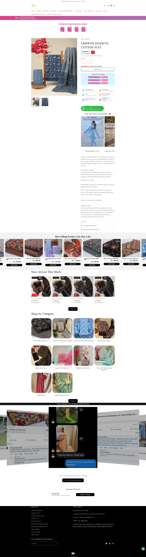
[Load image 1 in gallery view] (36, 102)
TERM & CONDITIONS (37, 510)
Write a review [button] (85, 494)
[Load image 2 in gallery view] (45, 102)
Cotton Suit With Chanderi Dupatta (105, 368)
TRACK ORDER (35, 529)
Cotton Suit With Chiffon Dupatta (83, 340)
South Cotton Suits (103, 340)
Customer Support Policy (38, 515)
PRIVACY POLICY (35, 513)
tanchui (74, 556)
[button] (66, 11)
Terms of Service (35, 532)
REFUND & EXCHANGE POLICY (39, 526)
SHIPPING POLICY (36, 521)
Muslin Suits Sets (40, 368)
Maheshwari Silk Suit (82, 368)
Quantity (83, 58)
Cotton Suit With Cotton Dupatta (62, 340)
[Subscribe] (56, 543)
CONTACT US (35, 518)
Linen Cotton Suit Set (36, 298)
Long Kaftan (40, 395)
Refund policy (35, 534)
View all (73, 309)
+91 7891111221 (83, 520)
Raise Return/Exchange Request (39, 524)
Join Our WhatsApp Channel (73, 480)
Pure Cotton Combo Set (40, 340)
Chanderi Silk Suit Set (61, 368)
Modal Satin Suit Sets (61, 395)
